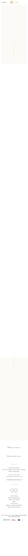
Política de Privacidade (20, 515)
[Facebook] (12, 490)
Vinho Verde (14, 496)
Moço (14, 501)
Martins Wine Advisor (14, 507)
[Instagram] (15, 490)
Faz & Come (14, 503)
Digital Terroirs (16, 516)
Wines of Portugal (14, 499)
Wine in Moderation (14, 498)
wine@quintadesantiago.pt (14, 479)
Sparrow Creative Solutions (14, 505)
